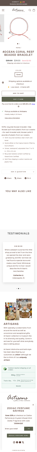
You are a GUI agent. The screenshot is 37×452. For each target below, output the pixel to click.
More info (18, 385)
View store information (12, 118)
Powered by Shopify (18, 450)
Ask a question (18, 172)
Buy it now (18, 99)
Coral (18, 75)
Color (18, 70)
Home (18, 48)
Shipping (10, 63)
